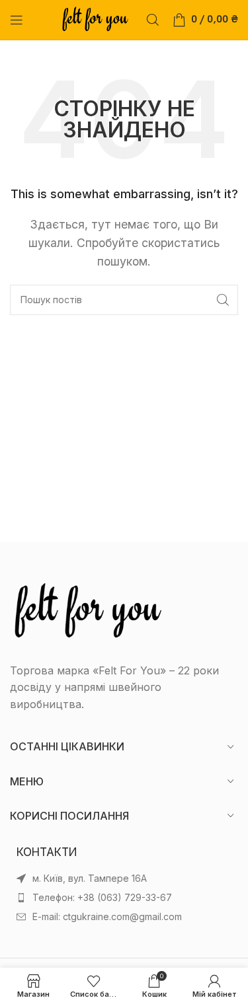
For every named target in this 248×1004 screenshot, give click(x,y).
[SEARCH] (223, 300)
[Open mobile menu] (16, 20)
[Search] (153, 20)
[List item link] (124, 897)
